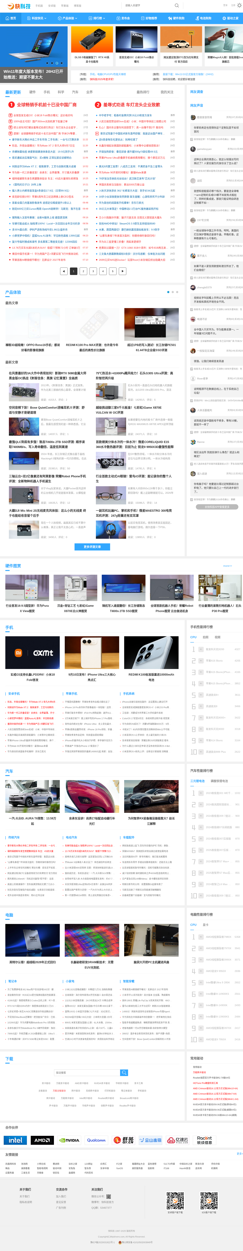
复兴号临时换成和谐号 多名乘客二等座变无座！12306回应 (44, 241)
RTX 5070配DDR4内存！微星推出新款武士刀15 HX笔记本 (35, 1006)
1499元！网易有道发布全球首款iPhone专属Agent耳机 (148, 1011)
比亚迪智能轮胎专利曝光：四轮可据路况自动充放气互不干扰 (151, 868)
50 (68, 468)
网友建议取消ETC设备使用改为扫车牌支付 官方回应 (32, 873)
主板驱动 (42, 1091)
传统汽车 (14, 837)
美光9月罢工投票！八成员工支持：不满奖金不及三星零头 (131, 166)
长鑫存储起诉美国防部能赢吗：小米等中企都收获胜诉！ (130, 145)
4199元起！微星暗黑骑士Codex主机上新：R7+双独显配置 (35, 1000)
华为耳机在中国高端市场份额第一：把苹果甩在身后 (146, 1017)
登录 (225, 5)
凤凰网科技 (10, 1164)
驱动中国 (57, 1168)
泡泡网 (24, 1164)
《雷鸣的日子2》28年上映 (26, 184)
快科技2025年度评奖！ (102, 79)
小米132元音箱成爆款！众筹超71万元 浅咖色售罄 (88, 989)
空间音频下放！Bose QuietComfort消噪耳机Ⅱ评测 (146, 1039)
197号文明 (203, 220)
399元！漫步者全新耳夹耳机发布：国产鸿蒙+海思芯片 (148, 1033)
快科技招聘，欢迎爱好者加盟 (179, 79)
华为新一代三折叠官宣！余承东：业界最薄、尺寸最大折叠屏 (45, 172)
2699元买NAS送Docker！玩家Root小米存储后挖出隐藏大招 (132, 259)
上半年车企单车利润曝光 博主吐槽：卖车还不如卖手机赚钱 (35, 868)
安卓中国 (104, 1168)
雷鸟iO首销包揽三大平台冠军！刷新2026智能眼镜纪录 (148, 1006)
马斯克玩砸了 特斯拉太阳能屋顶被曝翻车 (141, 890)
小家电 (70, 981)
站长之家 (73, 1164)
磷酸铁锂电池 (219, 781)
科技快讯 (37, 18)
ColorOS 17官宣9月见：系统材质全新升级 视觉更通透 (148, 718)
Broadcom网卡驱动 (129, 1098)
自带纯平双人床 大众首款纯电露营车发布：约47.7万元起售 (93, 879)
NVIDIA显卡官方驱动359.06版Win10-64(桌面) (215, 1115)
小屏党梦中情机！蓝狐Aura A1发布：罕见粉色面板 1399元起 (46, 235)
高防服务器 (137, 1168)
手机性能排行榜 (201, 627)
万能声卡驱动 (70, 1106)
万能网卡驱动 (67, 1098)
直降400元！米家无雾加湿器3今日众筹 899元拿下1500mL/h (93, 1006)
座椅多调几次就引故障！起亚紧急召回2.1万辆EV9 (89, 857)
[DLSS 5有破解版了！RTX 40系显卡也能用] (92, 39)
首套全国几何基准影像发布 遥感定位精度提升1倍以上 (42, 202)
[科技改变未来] (16, 5)
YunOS (119, 1168)
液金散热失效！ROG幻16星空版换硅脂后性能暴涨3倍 (33, 995)
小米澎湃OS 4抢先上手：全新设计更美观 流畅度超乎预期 (149, 751)
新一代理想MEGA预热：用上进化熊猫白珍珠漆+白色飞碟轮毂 (94, 895)
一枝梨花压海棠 (206, 350)
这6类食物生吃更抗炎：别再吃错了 (118, 139)
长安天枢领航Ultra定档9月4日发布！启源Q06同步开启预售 (93, 884)
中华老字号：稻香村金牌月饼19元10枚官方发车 (125, 115)
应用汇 (103, 1164)
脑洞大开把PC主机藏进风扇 (151, 962)
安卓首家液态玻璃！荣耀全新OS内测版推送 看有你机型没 (149, 740)
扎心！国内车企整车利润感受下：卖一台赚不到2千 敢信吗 (131, 127)
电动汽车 (71, 837)
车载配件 (128, 837)
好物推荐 (151, 18)
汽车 (75, 92)
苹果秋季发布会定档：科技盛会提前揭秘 (84, 735)
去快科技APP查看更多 (217, 506)
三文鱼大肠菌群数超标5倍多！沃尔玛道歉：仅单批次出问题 (132, 253)
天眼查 (40, 1173)
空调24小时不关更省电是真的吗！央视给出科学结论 (89, 1039)
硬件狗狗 (178, 18)
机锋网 (214, 1168)
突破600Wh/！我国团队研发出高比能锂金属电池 (145, 851)
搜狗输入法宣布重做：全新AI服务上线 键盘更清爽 (39, 217)
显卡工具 (138, 1083)
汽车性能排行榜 (201, 771)
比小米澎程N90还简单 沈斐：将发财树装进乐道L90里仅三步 (93, 868)
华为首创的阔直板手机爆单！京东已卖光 (121, 202)
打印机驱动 (110, 1091)
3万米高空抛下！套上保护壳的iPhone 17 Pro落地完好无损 (93, 718)
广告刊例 (61, 1207)
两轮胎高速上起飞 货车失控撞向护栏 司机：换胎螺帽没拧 (149, 846)
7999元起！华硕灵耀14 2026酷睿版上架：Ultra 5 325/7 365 (36, 1033)
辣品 (7, 1168)
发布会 (125, 18)
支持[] (230, 117)
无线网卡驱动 (92, 1091)
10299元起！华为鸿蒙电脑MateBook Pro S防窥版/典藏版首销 (36, 1022)
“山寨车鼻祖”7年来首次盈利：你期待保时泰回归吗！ (128, 235)
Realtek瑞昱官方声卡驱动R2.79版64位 (211, 1078)
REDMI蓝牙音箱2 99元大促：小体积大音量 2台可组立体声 (93, 1017)
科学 (61, 92)
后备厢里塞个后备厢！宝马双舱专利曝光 (141, 895)
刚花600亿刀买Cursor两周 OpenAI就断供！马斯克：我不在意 (46, 208)
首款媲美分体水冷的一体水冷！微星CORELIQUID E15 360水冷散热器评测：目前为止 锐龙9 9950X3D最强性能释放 (135, 447)
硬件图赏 (13, 566)
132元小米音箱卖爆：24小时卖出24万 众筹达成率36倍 (91, 1000)
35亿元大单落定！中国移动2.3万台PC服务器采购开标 (129, 208)
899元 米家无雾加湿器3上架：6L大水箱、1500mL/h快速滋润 (94, 1022)
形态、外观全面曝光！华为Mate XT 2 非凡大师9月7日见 (43, 145)
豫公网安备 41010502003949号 (137, 1242)
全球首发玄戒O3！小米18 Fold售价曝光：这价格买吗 (43, 115)
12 (68, 502)
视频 (217, 637)
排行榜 (97, 18)
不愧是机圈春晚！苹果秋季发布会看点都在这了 (87, 702)
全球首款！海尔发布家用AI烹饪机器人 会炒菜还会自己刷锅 (93, 995)
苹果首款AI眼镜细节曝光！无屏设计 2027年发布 (39, 259)
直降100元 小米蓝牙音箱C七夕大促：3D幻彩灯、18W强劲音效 (95, 1011)
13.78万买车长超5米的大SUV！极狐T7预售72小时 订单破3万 (46, 247)
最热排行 (143, 92)
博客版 (77, 5)
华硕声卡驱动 (88, 1106)
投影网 (151, 1168)
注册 (233, 5)
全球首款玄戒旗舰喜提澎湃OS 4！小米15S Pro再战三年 (148, 707)
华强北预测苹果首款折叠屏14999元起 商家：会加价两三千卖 (94, 751)
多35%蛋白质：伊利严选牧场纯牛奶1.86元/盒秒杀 (40, 229)
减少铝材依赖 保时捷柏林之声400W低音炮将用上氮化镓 (148, 873)
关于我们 (25, 1196)
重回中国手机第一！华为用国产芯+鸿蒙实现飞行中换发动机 (45, 253)
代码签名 (88, 1173)
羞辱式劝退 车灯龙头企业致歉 (131, 104)
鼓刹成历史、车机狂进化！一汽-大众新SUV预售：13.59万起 (94, 873)
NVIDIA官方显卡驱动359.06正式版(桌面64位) (214, 1110)
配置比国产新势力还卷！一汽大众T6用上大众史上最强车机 (93, 890)
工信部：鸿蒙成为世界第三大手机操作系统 (142, 713)
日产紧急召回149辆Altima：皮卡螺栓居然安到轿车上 (147, 879)
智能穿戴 (128, 981)
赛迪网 (56, 1164)
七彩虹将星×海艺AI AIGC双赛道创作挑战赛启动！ (31, 1011)
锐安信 (56, 1173)
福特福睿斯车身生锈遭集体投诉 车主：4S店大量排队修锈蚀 (45, 178)
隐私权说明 (26, 1202)
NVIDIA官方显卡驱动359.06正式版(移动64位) (214, 1104)
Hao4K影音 (185, 1168)
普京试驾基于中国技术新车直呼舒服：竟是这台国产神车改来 (134, 133)
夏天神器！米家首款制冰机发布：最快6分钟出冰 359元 (91, 1033)
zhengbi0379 (204, 287)
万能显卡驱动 (62, 1083)
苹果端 (64, 5)
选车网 (198, 1168)
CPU (193, 637)
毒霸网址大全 (138, 1164)
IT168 (166, 1168)
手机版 (39, 5)
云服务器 (9, 1173)
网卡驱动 (76, 1091)
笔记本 (12, 981)
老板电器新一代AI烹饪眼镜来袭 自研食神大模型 (144, 1028)
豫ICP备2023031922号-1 (102, 1242)
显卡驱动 (46, 1083)
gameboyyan (204, 149)
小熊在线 (41, 1164)
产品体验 (68, 18)
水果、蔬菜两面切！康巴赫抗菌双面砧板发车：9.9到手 (129, 229)
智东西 (87, 1168)
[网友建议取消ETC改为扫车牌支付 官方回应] (181, 39)
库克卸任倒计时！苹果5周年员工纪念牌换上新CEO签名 (43, 196)
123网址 (88, 1164)
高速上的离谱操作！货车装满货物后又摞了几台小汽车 (33, 884)
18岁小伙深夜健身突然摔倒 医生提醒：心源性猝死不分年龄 (132, 196)
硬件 (32, 92)
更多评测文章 (92, 546)
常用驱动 (197, 1067)
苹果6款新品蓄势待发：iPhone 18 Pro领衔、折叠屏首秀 (91, 729)
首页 (13, 18)
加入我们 (61, 1196)
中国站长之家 (185, 1164)
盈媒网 (72, 1173)
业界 (89, 92)
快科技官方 (107, 1202)
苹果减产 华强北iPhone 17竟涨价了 (82, 746)
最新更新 (13, 92)
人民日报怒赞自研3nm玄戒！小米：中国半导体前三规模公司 (132, 121)
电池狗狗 (205, 18)
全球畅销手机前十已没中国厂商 (47, 104)
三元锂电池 (197, 781)
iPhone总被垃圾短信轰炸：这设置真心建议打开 (145, 702)
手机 (47, 92)
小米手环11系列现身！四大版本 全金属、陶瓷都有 (146, 995)
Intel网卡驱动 (86, 1098)
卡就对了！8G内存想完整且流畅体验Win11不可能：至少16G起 (152, 729)
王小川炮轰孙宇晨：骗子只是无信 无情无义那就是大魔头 (130, 217)
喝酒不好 (202, 319)
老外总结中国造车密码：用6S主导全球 (25, 895)
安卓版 (52, 5)
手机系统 (128, 693)
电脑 (9, 915)
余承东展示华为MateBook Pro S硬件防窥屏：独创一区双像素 (36, 1028)
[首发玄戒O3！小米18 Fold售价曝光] (136, 39)
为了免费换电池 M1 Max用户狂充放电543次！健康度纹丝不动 (36, 989)
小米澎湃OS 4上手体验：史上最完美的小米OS (144, 735)
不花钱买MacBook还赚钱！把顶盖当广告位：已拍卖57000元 (36, 1017)
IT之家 (119, 1164)
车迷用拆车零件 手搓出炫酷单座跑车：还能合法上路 (147, 862)
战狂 (199, 180)
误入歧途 (202, 473)
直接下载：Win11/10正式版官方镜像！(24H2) (188, 74)
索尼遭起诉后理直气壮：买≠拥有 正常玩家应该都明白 (42, 157)
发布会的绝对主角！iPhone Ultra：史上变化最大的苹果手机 (93, 724)
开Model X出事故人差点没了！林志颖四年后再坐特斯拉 (91, 862)
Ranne (201, 441)
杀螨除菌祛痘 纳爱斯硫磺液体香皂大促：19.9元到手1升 (43, 151)
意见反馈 (61, 1202)
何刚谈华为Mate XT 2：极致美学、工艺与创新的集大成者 (44, 166)
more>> (227, 565)
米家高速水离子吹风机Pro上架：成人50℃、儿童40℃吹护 (92, 1028)
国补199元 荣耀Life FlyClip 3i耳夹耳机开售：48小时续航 (149, 1000)
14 (155, 502)
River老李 (202, 378)
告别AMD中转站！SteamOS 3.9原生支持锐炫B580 (127, 223)
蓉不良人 (202, 255)
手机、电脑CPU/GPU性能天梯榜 (108, 74)
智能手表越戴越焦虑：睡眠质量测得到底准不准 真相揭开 (149, 1022)
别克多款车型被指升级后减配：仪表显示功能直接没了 (33, 890)
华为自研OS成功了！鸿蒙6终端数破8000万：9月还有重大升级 (152, 724)
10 (155, 434)
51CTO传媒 (169, 1164)
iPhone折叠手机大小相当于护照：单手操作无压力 (88, 740)
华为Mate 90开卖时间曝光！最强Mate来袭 (122, 172)
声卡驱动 (53, 1106)
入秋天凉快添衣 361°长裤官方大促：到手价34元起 (127, 190)
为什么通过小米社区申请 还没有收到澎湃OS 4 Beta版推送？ (150, 746)
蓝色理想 (152, 1164)
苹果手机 (71, 693)
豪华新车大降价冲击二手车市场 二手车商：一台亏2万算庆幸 (45, 139)
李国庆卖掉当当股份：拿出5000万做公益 (121, 184)
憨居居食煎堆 (204, 117)
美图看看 (25, 1168)
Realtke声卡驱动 (128, 1106)
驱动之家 (233, 18)
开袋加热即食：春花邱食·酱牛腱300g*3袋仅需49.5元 (128, 151)
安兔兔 (72, 1168)
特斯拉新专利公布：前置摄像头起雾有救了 (142, 884)
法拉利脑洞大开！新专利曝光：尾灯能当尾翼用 (144, 857)
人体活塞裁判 (204, 410)
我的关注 (167, 92)
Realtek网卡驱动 (106, 1098)
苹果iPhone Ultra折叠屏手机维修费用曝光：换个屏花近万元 (132, 157)
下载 (9, 1059)
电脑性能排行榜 (201, 914)
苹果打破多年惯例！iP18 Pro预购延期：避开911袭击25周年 (93, 713)
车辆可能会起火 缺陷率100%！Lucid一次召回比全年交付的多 (46, 223)
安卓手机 (14, 693)
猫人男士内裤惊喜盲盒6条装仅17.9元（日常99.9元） (41, 190)
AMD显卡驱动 (81, 1083)
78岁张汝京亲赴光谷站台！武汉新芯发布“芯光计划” (127, 178)
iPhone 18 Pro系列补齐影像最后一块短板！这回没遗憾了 (92, 707)
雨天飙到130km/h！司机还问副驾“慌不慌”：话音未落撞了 (34, 879)
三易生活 (25, 1173)
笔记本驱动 (126, 1091)
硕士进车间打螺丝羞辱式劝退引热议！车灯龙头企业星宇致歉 (47, 127)
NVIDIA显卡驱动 (102, 1083)
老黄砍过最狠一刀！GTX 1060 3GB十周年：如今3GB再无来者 (133, 247)
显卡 (205, 924)
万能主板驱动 (59, 1091)
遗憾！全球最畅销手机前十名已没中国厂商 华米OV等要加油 (47, 133)
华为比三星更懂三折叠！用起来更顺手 (120, 241)
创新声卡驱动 (107, 1106)
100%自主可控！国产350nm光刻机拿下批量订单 (41, 121)
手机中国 (215, 1164)
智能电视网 (42, 1168)
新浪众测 (199, 1164)
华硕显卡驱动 (122, 1083)
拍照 (205, 637)
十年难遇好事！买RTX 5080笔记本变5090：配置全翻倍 (34, 1039)
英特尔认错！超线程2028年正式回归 (32, 962)
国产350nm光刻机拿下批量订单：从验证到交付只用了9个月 (33, 74)
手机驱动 (142, 1091)
